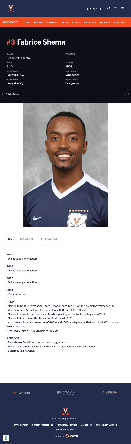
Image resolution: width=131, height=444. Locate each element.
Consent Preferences (42, 424)
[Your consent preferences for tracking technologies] (6, 438)
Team (26, 22)
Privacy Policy (21, 424)
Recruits (104, 22)
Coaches (38, 22)
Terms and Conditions (66, 424)
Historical (49, 239)
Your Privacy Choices (106, 424)
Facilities (90, 22)
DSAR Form (86, 424)
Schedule (52, 22)
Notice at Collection (65, 429)
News (65, 22)
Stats (75, 22)
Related (26, 239)
